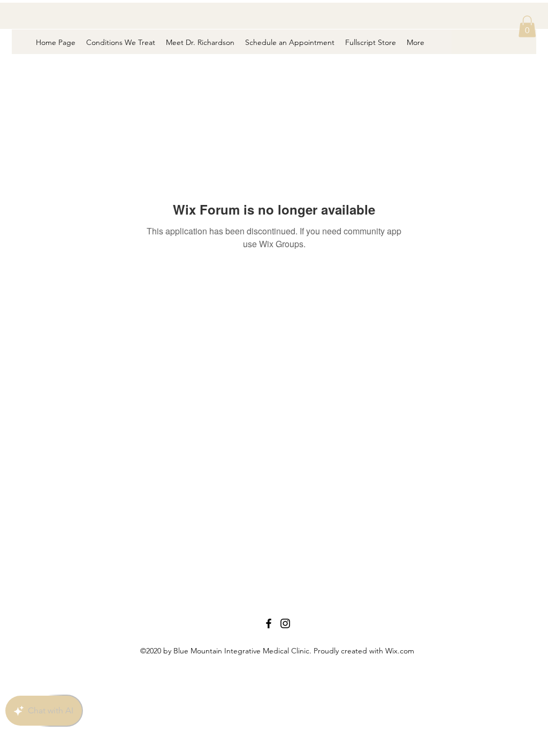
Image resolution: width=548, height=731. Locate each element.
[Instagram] (285, 623)
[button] (527, 26)
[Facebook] (268, 623)
